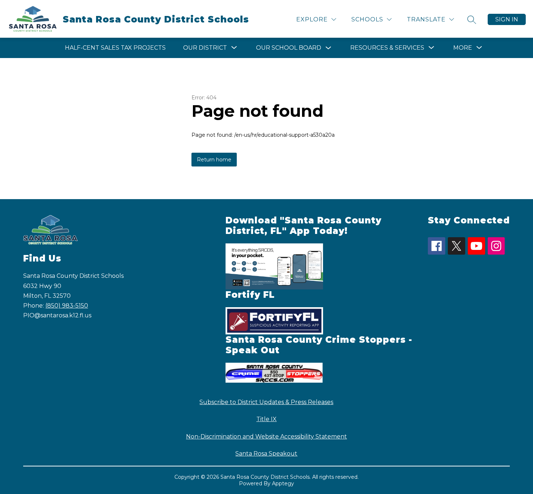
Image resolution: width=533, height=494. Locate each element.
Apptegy (283, 483)
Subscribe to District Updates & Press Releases (266, 402)
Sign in (506, 19)
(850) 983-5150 (66, 305)
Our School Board (288, 47)
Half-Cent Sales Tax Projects (115, 47)
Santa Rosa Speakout (266, 453)
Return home (214, 159)
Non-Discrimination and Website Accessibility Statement (266, 436)
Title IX (266, 419)
